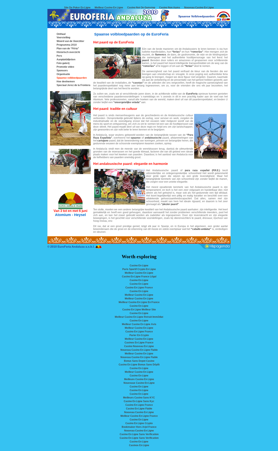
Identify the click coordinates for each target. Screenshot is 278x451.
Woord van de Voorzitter (70, 41)
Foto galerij (63, 63)
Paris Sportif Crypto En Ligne (139, 269)
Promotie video (65, 66)
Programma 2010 (67, 44)
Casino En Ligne (139, 265)
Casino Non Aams (169, 7)
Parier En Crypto (139, 335)
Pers (59, 55)
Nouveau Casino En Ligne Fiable (139, 349)
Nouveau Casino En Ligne (199, 7)
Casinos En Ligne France (139, 342)
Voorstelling (63, 37)
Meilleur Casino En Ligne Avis (139, 324)
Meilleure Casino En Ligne (139, 379)
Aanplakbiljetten (66, 59)
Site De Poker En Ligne (77, 7)
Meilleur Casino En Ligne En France (139, 302)
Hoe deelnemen (66, 81)
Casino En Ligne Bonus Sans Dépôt (139, 364)
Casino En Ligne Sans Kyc (139, 401)
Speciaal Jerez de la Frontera (73, 85)
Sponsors (62, 70)
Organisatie (63, 74)
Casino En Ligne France (139, 287)
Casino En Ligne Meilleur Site (139, 309)
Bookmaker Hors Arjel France (139, 427)
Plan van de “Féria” (68, 48)
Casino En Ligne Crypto (139, 423)
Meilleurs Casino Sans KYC (139, 397)
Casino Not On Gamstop (141, 7)
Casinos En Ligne (139, 445)
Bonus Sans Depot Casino (139, 360)
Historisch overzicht (68, 52)
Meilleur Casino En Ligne (109, 7)
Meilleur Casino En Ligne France (139, 416)
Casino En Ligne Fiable (139, 408)
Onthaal (61, 34)
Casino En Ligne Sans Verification (139, 434)
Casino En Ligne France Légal (139, 276)
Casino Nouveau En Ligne (139, 346)
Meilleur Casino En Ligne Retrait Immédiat (139, 316)
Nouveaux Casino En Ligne (139, 383)
